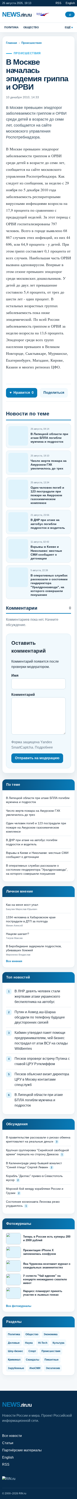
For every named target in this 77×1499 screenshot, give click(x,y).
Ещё (68, 27)
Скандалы (32, 1359)
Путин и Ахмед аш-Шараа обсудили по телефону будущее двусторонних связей (40, 1017)
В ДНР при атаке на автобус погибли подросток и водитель (48, 523)
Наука (29, 1342)
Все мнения (14, 961)
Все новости (12, 1436)
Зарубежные (16, 1368)
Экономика (51, 1334)
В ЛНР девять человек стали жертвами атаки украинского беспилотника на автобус (37, 996)
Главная (11, 42)
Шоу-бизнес (15, 1351)
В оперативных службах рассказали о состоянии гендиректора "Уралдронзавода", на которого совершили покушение (37, 870)
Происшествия (31, 42)
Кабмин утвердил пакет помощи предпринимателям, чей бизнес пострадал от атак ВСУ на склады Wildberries (41, 1040)
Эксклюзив (53, 1368)
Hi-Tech (42, 1342)
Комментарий (23, 694)
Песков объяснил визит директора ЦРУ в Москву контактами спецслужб (42, 1079)
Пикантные (51, 1359)
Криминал (14, 1359)
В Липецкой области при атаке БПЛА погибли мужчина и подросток (49, 437)
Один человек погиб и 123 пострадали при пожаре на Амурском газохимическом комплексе (47, 495)
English (70, 3)
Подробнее (44, 747)
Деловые (14, 1342)
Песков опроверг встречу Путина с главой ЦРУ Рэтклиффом (42, 1061)
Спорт (32, 1351)
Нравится (22, 392)
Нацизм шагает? (17, 934)
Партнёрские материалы (22, 1450)
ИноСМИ (35, 1368)
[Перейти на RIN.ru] (41, 14)
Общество (31, 27)
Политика (11, 27)
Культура (58, 1342)
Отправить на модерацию (37, 758)
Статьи (7, 1443)
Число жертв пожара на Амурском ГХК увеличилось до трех (49, 464)
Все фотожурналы (18, 1306)
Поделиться (53, 392)
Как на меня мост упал (22, 904)
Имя (14, 675)
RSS (58, 3)
